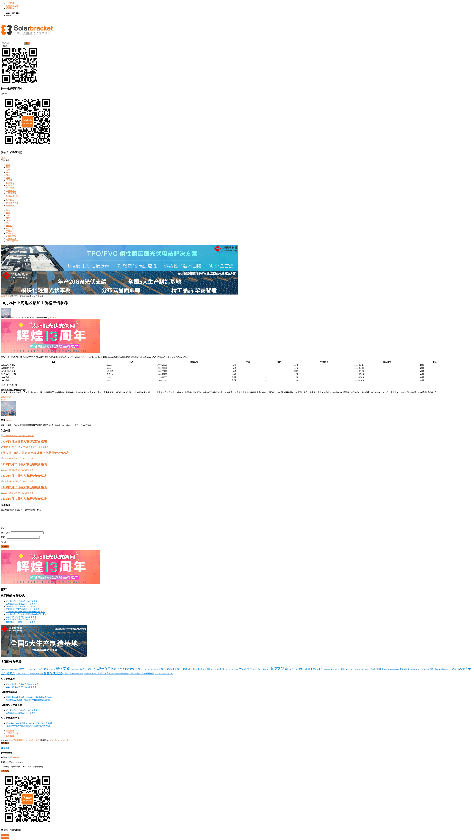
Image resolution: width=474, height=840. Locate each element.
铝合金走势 (133, 673)
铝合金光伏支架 (51, 673)
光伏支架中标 (74, 669)
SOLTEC (32, 669)
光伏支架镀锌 (182, 668)
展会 (8, 178)
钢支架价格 (439, 669)
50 (266, 371)
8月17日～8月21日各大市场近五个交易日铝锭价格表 (35, 452)
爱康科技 (403, 669)
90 (266, 377)
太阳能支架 (6, 397)
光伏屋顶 (52, 669)
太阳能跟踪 (11, 191)
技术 (8, 170)
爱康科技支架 (412, 669)
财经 (8, 172)
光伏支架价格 (87, 668)
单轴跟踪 (220, 669)
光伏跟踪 (206, 669)
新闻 (8, 167)
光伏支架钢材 (166, 668)
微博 (3, 158)
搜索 (27, 43)
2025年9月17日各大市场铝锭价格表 (21, 617)
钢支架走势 (447, 669)
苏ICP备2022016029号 (59, 740)
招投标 (9, 180)
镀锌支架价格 (168, 674)
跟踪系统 (426, 669)
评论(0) (52, 317)
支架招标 (327, 669)
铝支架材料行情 (146, 673)
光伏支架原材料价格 (130, 669)
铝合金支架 (78, 674)
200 (266, 374)
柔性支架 (10, 188)
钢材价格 (457, 669)
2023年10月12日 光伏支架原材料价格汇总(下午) (26, 614)
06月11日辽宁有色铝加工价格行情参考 (23, 609)
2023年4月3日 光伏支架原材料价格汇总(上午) (25, 612)
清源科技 (372, 669)
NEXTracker (24, 669)
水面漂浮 (10, 185)
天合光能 (227, 669)
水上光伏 (350, 669)
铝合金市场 (67, 673)
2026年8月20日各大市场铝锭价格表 (24, 464)
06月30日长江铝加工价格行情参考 (21, 713)
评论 (3, 528)
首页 (8, 165)
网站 (3, 542)
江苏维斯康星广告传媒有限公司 (26, 740)
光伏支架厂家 (12, 196)
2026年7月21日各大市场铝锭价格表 (21, 619)
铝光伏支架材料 (23, 673)
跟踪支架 (420, 669)
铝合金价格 (35, 673)
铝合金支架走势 (121, 674)
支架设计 (335, 669)
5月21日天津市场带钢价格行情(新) (21, 606)
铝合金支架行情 (106, 673)
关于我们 (10, 3)
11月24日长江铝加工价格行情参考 (21, 622)
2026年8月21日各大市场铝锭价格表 (24, 441)
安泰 (316, 669)
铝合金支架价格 (91, 674)
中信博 (39, 669)
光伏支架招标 (144, 669)
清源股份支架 (388, 669)
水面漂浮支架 (364, 669)
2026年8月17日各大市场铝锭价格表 (24, 498)
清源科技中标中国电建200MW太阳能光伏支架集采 (28, 726)
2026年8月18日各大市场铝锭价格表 (24, 487)
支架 (320, 669)
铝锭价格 (159, 674)
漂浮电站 (396, 669)
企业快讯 (10, 183)
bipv (2, 669)
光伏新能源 (196, 669)
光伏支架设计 (154, 669)
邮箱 (3, 537)
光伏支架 (63, 669)
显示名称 (5, 533)
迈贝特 (432, 669)
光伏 (46, 669)
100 (266, 365)
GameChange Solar (11, 669)
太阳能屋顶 (11, 193)
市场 (8, 175)
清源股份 (379, 669)
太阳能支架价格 (294, 668)
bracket (14, 317)
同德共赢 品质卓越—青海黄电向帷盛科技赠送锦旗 (28, 700)
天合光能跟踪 (234, 669)
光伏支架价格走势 (107, 668)
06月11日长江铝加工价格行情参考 (21, 604)
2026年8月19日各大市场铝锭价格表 (24, 475)
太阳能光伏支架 (248, 668)
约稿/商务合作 (12, 6)
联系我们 (10, 8)
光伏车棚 (213, 669)
